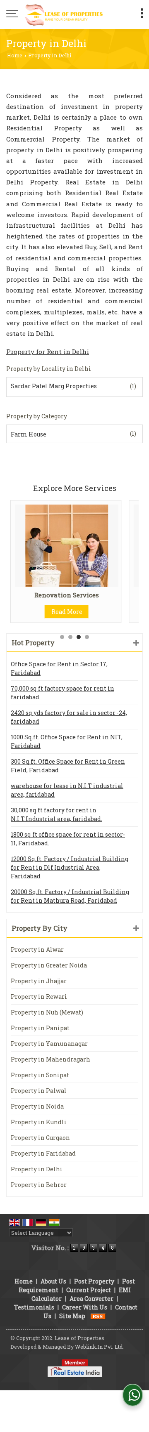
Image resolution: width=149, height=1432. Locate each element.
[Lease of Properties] (64, 14)
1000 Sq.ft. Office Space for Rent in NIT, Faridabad (67, 741)
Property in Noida (37, 1106)
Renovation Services (57, 595)
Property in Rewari (39, 996)
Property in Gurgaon (40, 1138)
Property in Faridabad (43, 1153)
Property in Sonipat (40, 1075)
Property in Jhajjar (39, 981)
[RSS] (98, 1316)
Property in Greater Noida (49, 965)
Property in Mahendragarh (50, 1059)
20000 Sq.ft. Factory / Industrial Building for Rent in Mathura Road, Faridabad (70, 896)
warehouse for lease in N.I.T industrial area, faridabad (67, 790)
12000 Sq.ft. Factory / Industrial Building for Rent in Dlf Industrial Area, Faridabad (69, 867)
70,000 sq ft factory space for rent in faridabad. (62, 692)
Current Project (88, 1290)
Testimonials (34, 1307)
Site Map (72, 1316)
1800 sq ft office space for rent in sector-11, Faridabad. (68, 838)
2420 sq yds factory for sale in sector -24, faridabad (69, 717)
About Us (53, 1281)
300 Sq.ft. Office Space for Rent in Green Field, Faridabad (68, 765)
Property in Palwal (39, 1091)
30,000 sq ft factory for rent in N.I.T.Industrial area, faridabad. (56, 814)
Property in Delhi (36, 1169)
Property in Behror (39, 1185)
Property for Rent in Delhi (47, 351)
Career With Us (84, 1307)
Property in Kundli (39, 1122)
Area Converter (91, 1298)
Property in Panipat (40, 1028)
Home (14, 55)
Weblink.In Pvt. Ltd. (99, 1346)
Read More (56, 612)
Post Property (94, 1281)
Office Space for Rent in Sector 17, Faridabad (59, 668)
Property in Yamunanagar (49, 1043)
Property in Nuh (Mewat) (47, 1012)
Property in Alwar (37, 949)
